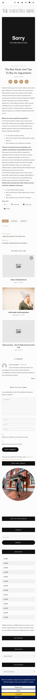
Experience (15, 66)
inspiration (14, 221)
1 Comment (5, 226)
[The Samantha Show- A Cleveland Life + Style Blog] (18, 11)
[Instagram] (25, 2)
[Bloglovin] (29, 2)
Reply (33, 378)
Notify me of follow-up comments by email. (15, 437)
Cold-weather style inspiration (18, 312)
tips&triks (23, 221)
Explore (23, 66)
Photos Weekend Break (18, 280)
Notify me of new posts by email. (12, 444)
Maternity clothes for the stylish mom (14, 236)
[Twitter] (18, 2)
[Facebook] (14, 2)
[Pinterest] (21, 2)
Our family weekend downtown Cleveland (14, 243)
